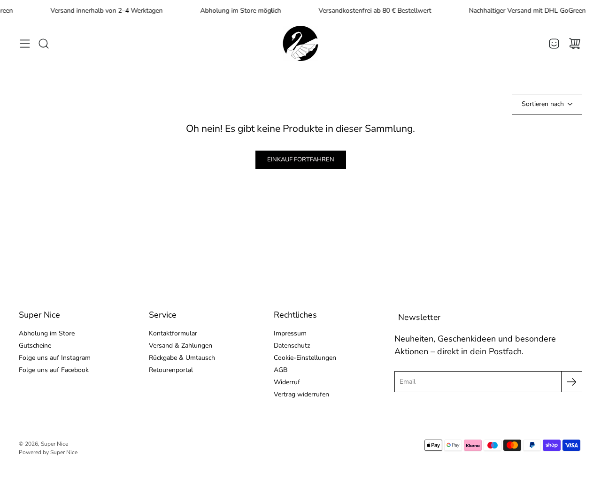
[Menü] (25, 44)
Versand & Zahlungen (180, 345)
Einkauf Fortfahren (300, 159)
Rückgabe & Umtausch (182, 357)
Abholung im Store (47, 333)
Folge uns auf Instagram (55, 357)
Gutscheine (35, 345)
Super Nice (54, 444)
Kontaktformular (173, 333)
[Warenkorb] (574, 43)
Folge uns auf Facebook (54, 369)
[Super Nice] (300, 43)
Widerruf (287, 382)
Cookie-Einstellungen (305, 357)
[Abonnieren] (571, 381)
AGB (280, 369)
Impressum (290, 333)
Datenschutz (292, 345)
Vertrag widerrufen (301, 394)
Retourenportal (171, 369)
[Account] (554, 43)
